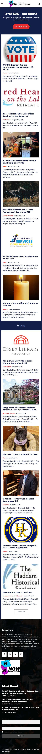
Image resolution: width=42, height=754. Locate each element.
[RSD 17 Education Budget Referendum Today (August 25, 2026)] (21, 49)
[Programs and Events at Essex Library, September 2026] (21, 345)
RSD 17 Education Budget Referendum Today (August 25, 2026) (18, 67)
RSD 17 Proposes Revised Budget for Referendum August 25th (20, 546)
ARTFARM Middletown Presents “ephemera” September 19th (18, 210)
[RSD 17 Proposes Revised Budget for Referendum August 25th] (21, 529)
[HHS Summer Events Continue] (21, 576)
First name (5, 719)
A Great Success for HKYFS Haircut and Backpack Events (19, 161)
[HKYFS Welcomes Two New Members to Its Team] (21, 240)
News (5, 73)
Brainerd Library (9, 413)
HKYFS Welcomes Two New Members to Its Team (20, 257)
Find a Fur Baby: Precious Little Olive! (20, 454)
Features (6, 505)
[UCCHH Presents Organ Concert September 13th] (21, 483)
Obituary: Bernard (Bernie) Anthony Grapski (20, 304)
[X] (21, 654)
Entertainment (8, 216)
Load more (20, 612)
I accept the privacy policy (13, 732)
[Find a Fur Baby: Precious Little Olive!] (21, 438)
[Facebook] (4, 654)
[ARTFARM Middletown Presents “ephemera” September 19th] (21, 194)
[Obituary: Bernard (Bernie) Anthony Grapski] (21, 287)
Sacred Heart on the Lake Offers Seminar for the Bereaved (18, 115)
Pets (4, 458)
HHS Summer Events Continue (17, 592)
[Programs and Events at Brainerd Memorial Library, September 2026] (21, 391)
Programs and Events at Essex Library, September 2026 (17, 362)
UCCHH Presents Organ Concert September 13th (18, 500)
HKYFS (5, 166)
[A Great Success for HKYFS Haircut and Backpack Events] (21, 144)
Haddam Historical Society (12, 596)
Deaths (5, 309)
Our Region (7, 367)
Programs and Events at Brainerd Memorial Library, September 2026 (19, 408)
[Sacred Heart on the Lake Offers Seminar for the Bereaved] (21, 98)
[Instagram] (10, 654)
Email (4, 725)
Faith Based (7, 120)
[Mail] (15, 654)
